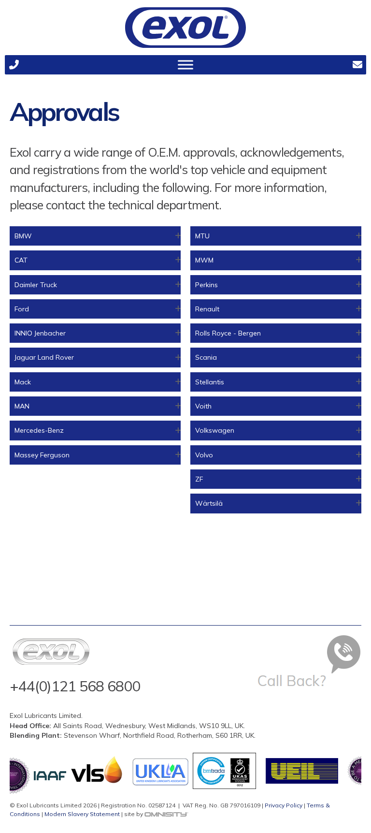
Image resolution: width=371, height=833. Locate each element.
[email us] (357, 64)
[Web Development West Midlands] (166, 814)
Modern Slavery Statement (82, 814)
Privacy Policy (283, 805)
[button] (95, 236)
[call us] (14, 64)
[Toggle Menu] (185, 64)
